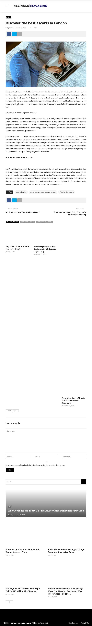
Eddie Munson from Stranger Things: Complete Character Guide (66, 550)
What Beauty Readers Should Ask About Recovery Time (22, 550)
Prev (9, 411)
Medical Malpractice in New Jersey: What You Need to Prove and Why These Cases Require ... (65, 591)
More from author (27, 222)
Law (9, 506)
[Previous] (7, 601)
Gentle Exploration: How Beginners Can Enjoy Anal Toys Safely (45, 249)
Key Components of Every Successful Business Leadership (70, 213)
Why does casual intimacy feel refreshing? (17, 247)
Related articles (12, 222)
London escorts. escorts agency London (43, 192)
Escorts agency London (72, 98)
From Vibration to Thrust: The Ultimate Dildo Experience (73, 400)
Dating (8, 17)
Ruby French (10, 28)
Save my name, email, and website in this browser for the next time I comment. (35, 465)
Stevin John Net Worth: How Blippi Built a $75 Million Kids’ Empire (23, 589)
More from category (44, 222)
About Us (85, 623)
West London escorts (67, 192)
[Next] (11, 601)
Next (14, 411)
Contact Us (73, 623)
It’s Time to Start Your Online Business (23, 212)
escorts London (21, 192)
